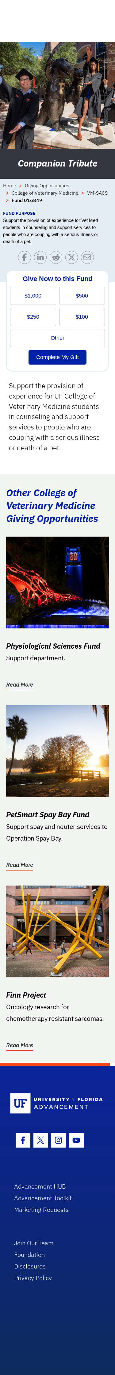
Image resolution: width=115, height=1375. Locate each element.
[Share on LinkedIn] (42, 259)
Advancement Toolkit (43, 1198)
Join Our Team (34, 1243)
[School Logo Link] (54, 1103)
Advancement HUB (40, 1186)
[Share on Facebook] (26, 259)
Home (9, 185)
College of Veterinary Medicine (45, 193)
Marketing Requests (41, 1209)
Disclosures (30, 1266)
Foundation (29, 1254)
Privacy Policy (33, 1278)
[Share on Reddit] (57, 259)
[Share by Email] (89, 259)
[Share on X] (73, 259)
